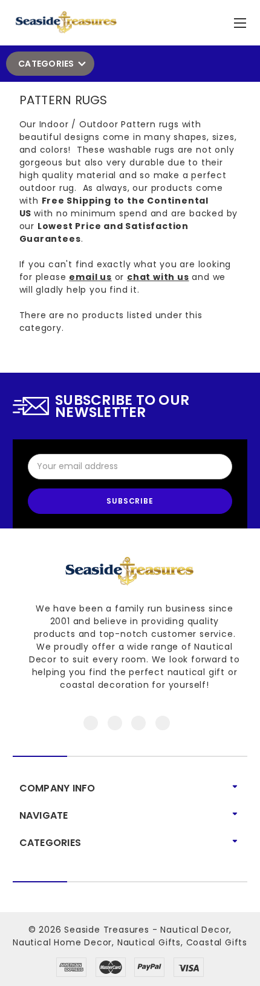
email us (90, 277)
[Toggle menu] (241, 20)
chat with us (158, 277)
